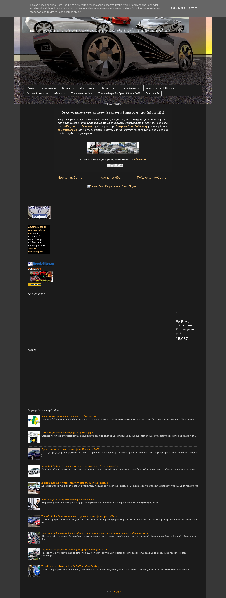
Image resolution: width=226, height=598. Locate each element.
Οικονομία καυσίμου (38, 93)
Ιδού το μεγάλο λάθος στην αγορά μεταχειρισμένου (67, 499)
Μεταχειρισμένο (88, 88)
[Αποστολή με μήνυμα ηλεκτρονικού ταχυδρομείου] (109, 165)
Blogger (117, 591)
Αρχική (31, 88)
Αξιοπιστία (60, 93)
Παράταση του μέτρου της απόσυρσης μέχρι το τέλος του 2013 (74, 549)
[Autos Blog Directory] (34, 285)
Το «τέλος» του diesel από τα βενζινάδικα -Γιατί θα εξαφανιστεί (73, 566)
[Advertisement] (113, 57)
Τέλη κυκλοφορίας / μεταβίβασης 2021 (119, 93)
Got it (193, 8)
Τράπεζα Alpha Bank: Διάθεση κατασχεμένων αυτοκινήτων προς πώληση (79, 516)
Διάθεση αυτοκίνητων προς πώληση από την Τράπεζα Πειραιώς (74, 483)
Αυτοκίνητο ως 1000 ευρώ (160, 88)
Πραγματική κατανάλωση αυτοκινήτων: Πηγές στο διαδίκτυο (72, 449)
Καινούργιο (68, 88)
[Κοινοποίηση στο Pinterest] (121, 165)
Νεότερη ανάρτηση (71, 177)
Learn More (177, 8)
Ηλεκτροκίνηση (48, 88)
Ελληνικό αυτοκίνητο (82, 93)
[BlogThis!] (112, 165)
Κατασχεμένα (109, 88)
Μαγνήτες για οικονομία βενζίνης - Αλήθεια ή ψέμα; (67, 432)
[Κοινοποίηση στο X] (115, 165)
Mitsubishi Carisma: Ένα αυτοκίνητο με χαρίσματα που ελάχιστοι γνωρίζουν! (80, 466)
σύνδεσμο (140, 159)
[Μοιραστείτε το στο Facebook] (118, 165)
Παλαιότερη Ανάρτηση (152, 177)
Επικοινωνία (152, 93)
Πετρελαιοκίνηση (131, 88)
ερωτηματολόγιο (67, 130)
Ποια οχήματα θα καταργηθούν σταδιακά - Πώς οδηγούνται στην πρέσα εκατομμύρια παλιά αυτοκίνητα (94, 533)
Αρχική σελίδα (111, 177)
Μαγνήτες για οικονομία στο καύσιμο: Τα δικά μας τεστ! (69, 416)
